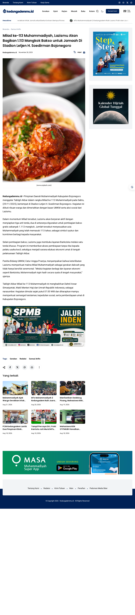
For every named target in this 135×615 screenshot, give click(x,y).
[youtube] (123, 3)
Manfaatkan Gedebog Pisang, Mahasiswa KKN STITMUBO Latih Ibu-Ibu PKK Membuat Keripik (71, 399)
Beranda (6, 3)
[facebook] (10, 367)
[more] (39, 367)
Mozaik (74, 11)
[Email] (32, 367)
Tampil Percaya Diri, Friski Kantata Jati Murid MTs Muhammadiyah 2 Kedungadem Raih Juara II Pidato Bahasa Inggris (43, 428)
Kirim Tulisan (32, 3)
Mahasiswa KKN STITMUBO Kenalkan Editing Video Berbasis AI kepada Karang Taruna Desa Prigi (72, 428)
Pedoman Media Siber (98, 488)
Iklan (71, 488)
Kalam (92, 11)
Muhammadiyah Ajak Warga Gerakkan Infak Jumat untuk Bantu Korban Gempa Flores (13, 399)
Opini (55, 11)
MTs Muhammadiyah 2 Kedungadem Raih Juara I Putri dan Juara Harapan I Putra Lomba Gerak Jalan (92, 20)
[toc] (132, 187)
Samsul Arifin (16, 29)
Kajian (64, 11)
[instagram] (119, 3)
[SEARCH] (97, 11)
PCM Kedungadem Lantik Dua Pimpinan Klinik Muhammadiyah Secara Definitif (15, 428)
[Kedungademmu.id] (18, 11)
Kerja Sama (45, 3)
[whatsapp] (131, 3)
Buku (83, 11)
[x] (127, 3)
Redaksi (23, 359)
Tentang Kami (18, 3)
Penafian (81, 488)
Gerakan (45, 11)
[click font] (74, 53)
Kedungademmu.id (67, 501)
